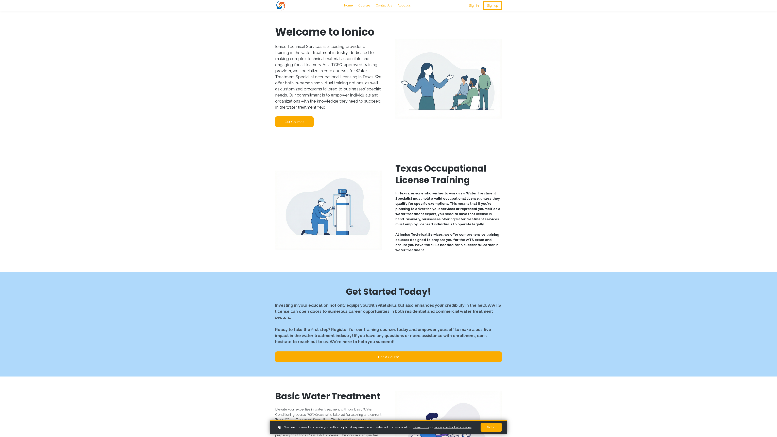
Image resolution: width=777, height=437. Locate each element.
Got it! (491, 427)
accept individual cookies (452, 427)
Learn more (421, 427)
